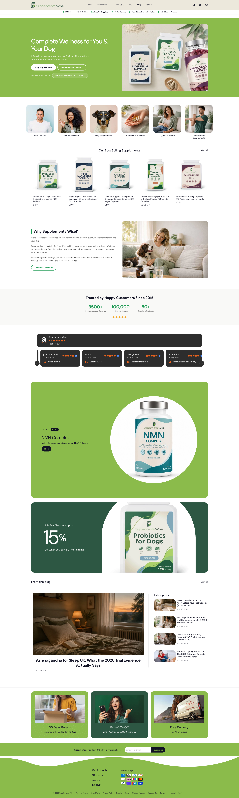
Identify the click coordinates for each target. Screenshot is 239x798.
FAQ (130, 5)
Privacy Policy (108, 793)
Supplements (102, 5)
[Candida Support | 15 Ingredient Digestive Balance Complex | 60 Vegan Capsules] (119, 183)
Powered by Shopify (176, 793)
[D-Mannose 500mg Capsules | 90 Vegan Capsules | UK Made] (191, 183)
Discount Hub (153, 793)
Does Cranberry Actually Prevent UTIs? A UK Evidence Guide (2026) (191, 637)
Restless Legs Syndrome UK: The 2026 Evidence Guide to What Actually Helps (191, 654)
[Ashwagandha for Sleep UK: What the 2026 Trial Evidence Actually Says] (88, 624)
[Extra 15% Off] (119, 709)
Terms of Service (82, 793)
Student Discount (138, 793)
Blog (139, 5)
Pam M (85, 354)
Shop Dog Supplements (72, 67)
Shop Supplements (43, 67)
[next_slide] (201, 363)
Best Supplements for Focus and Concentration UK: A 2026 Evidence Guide (192, 620)
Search (127, 793)
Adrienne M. (171, 354)
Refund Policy (96, 793)
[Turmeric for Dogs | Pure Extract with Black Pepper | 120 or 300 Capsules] (155, 183)
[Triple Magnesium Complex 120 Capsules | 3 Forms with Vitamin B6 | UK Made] (83, 183)
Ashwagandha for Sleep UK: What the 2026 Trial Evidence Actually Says (88, 663)
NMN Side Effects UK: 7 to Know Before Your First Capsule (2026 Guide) (192, 603)
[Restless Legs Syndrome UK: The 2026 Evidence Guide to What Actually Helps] (165, 656)
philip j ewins (130, 354)
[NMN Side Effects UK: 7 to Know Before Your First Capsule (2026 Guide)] (165, 605)
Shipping (119, 793)
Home (89, 5)
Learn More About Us (44, 268)
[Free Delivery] (179, 709)
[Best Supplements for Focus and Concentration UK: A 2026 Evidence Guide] (165, 622)
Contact (149, 5)
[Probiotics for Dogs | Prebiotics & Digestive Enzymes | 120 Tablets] (47, 183)
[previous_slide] (37, 363)
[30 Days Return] (60, 709)
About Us (118, 5)
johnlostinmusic (48, 354)
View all (204, 150)
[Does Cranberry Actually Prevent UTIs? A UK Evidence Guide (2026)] (165, 639)
